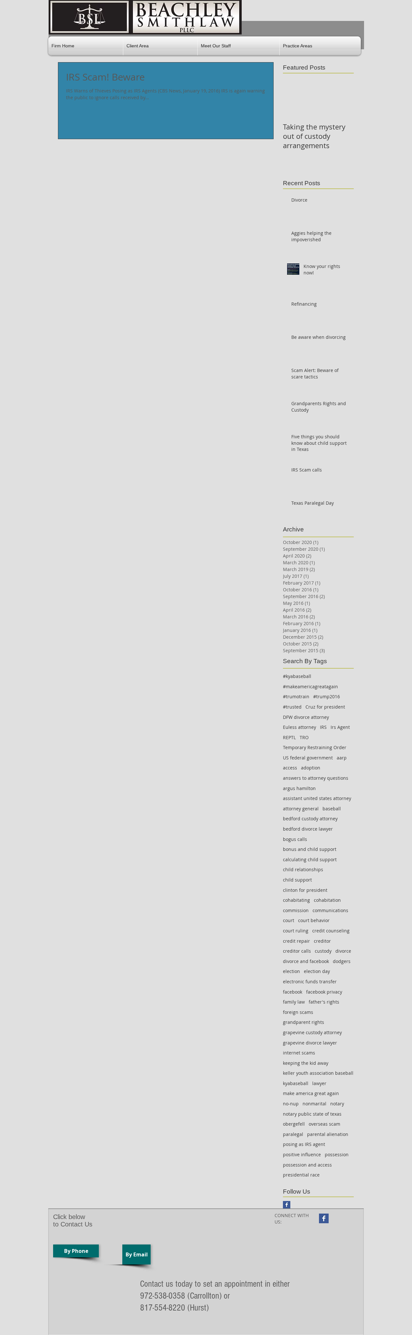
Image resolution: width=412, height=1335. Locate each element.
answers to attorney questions (315, 778)
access (290, 768)
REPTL (289, 737)
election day (317, 971)
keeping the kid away (305, 1063)
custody (323, 951)
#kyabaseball (297, 676)
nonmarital (314, 1104)
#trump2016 (326, 696)
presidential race (301, 1175)
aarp (342, 758)
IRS (323, 727)
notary (337, 1104)
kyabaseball (295, 1083)
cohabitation (327, 900)
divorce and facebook (306, 961)
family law (294, 1002)
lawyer (319, 1083)
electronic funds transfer (310, 981)
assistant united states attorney (317, 798)
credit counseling (331, 931)
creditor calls (297, 951)
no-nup (291, 1104)
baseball (332, 809)
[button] (160, 45)
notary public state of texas (312, 1114)
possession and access (307, 1165)
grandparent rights (303, 1022)
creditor (322, 941)
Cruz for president (325, 707)
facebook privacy (324, 992)
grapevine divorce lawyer (310, 1043)
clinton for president (305, 890)
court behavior (314, 920)
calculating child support (310, 859)
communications (330, 910)
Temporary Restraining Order (314, 747)
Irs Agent (340, 727)
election (291, 971)
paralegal (293, 1134)
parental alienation (327, 1134)
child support (297, 880)
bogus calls (295, 839)
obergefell (294, 1124)
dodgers (342, 961)
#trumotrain (296, 696)
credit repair (296, 941)
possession (337, 1154)
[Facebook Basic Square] (286, 1204)
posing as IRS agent (304, 1144)
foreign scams (298, 1012)
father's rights (324, 1002)
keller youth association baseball (318, 1073)
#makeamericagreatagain (310, 686)
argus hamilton (299, 788)
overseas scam (324, 1124)
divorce (343, 951)
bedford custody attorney (310, 818)
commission (296, 910)
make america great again (311, 1093)
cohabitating (296, 900)
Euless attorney (299, 727)
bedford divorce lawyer (308, 829)
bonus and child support (309, 849)
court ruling (295, 931)
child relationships (303, 869)
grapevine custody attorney (312, 1032)
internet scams (299, 1053)
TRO (304, 737)
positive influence (302, 1154)
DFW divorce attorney (306, 717)
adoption (310, 768)
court (288, 920)
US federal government (308, 758)
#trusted (292, 707)
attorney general (301, 809)
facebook (292, 992)
